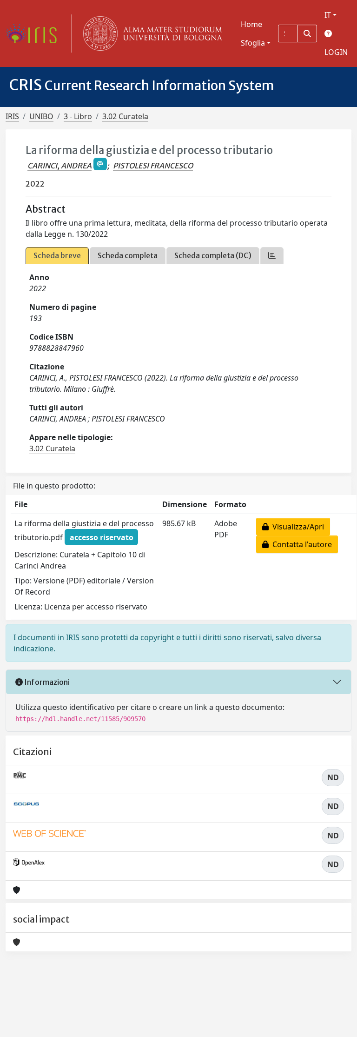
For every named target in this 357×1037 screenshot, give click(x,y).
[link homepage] (35, 33)
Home (251, 24)
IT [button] (327, 15)
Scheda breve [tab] (57, 255)
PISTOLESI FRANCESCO (153, 165)
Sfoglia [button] (253, 43)
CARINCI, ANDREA (59, 165)
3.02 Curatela (125, 116)
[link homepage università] (151, 33)
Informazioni (46, 682)
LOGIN (336, 52)
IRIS (12, 116)
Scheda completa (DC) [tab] (212, 255)
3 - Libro (78, 116)
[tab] (272, 255)
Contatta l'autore (300, 544)
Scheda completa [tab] (128, 255)
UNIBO (41, 116)
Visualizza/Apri (296, 527)
